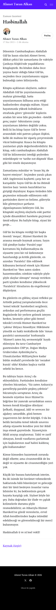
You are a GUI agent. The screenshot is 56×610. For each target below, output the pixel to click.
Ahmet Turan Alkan (17, 4)
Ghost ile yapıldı (28, 588)
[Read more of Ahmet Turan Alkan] (6, 31)
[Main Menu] (51, 4)
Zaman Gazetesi (12, 16)
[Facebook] (30, 580)
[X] (25, 580)
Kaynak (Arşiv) (12, 545)
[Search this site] (46, 4)
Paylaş (47, 35)
